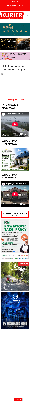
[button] (27, 15)
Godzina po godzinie (12, 100)
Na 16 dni (21, 100)
